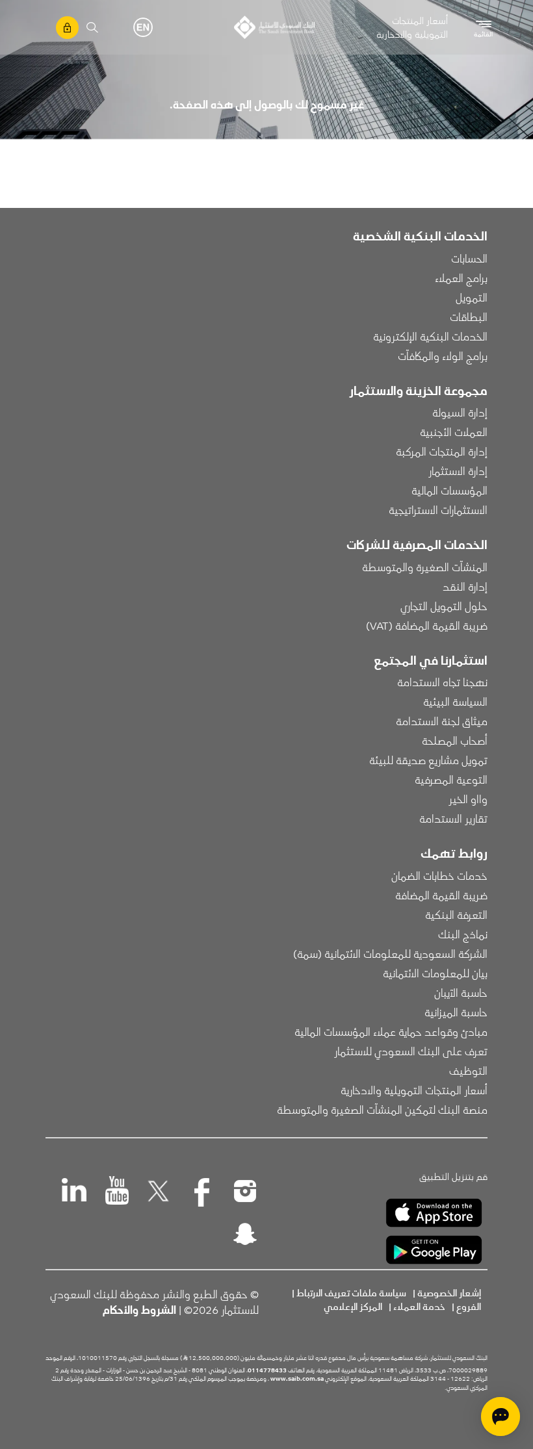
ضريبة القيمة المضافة (441, 895)
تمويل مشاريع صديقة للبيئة (428, 759)
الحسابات (469, 258)
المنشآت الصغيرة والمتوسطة (425, 567)
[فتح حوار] (500, 1416)
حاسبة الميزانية (456, 1012)
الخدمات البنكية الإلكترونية (430, 336)
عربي (123, 27)
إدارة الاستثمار (458, 470)
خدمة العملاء (419, 1306)
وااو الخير (468, 798)
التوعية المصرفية (451, 779)
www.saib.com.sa (297, 1378)
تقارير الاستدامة (453, 818)
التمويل (472, 297)
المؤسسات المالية (449, 490)
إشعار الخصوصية (449, 1292)
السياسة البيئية (455, 701)
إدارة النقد (465, 586)
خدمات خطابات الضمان (439, 875)
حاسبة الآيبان (461, 992)
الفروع (468, 1306)
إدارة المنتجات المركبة (442, 451)
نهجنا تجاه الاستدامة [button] (442, 682)
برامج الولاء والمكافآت (443, 355)
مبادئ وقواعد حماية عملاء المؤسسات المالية (391, 1031)
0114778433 (267, 1370)
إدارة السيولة (460, 412)
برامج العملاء (461, 277)
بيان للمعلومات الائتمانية (435, 973)
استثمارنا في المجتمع (431, 659)
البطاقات (469, 316)
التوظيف (468, 1070)
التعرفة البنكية (456, 914)
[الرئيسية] (274, 27)
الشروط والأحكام (139, 1309)
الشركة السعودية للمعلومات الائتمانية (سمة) (390, 953)
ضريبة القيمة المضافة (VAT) (427, 625)
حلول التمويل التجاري (444, 605)
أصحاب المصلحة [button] (455, 740)
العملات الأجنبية (454, 431)
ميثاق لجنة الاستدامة (442, 721)
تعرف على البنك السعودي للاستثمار (411, 1051)
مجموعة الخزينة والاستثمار (418, 389)
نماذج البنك (463, 934)
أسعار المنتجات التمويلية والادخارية (412, 27)
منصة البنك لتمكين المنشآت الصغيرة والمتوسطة (382, 1109)
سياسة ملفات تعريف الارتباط (351, 1292)
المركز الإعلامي (353, 1306)
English (143, 27)
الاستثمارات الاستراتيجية (438, 509)
